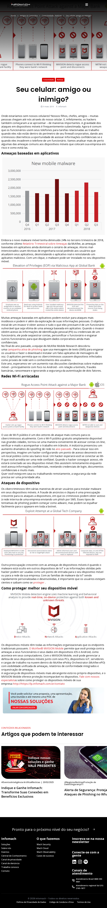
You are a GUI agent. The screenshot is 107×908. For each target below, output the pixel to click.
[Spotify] (86, 862)
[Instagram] (80, 862)
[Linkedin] (74, 862)
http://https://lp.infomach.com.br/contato (39, 683)
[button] (86, 4)
